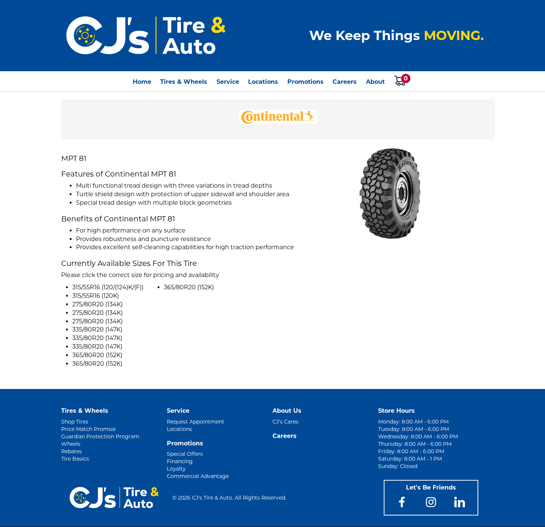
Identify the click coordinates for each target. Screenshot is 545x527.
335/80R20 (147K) (97, 329)
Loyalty (176, 468)
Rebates (71, 451)
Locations (263, 81)
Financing (180, 461)
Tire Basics (75, 458)
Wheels (70, 444)
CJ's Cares (285, 421)
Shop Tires (74, 421)
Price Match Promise (88, 429)
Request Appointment (195, 421)
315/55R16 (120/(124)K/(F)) (107, 287)
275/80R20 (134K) (97, 304)
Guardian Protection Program (100, 436)
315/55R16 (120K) (95, 295)
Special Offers (185, 454)
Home (142, 81)
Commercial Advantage (198, 476)
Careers (345, 81)
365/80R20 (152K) (97, 355)
